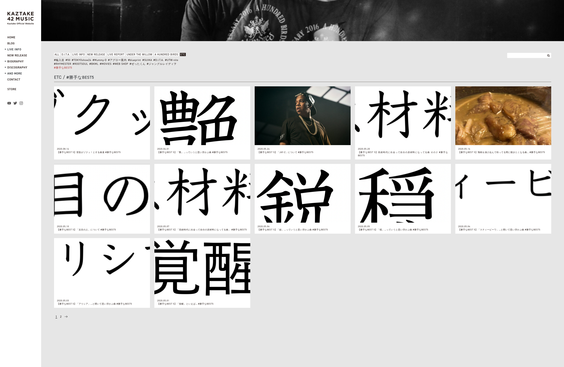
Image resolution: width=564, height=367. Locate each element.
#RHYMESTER (62, 64)
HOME (11, 37)
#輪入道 (59, 60)
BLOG (11, 43)
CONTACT (13, 79)
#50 (68, 60)
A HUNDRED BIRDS (166, 54)
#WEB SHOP (120, 64)
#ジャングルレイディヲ (162, 64)
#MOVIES (105, 64)
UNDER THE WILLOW (139, 54)
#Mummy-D (100, 60)
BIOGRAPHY (15, 61)
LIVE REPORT (116, 54)
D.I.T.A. (66, 54)
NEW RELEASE (96, 54)
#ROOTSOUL (80, 64)
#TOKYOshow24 (81, 60)
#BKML (93, 64)
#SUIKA (147, 60)
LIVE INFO (78, 54)
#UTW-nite (171, 60)
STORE (11, 89)
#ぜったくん (137, 64)
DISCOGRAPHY (17, 67)
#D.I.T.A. (158, 60)
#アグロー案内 (117, 60)
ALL (57, 54)
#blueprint (134, 60)
